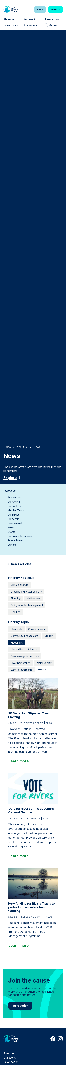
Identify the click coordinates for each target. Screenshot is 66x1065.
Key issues (30, 25)
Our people (13, 518)
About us (8, 19)
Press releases (15, 540)
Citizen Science (37, 629)
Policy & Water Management (27, 605)
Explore (10, 477)
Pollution (15, 611)
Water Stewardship (21, 669)
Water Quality (44, 662)
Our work (29, 19)
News (11, 527)
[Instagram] (60, 1040)
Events (11, 531)
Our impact (13, 514)
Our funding (14, 501)
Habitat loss (33, 598)
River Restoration (20, 662)
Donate (55, 9)
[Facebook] (52, 1040)
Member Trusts (16, 510)
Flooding (16, 598)
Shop (40, 9)
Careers (12, 544)
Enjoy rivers (10, 25)
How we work (15, 523)
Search (53, 25)
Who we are (14, 497)
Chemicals (16, 629)
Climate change (19, 584)
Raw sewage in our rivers (25, 656)
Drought (48, 635)
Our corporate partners (20, 536)
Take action (52, 19)
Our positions (14, 506)
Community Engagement (24, 635)
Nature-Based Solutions (24, 649)
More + (42, 669)
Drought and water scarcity (26, 591)
